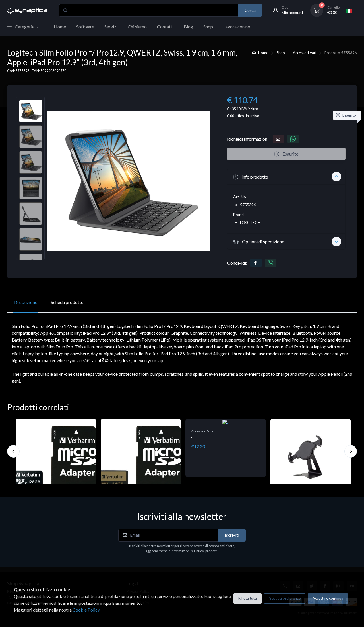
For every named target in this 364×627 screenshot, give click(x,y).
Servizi (110, 26)
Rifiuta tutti (247, 598)
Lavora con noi (237, 26)
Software (85, 26)
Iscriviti (232, 535)
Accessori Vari (304, 52)
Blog (188, 26)
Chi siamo (137, 26)
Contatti (165, 26)
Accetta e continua (328, 598)
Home (60, 26)
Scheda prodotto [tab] (67, 302)
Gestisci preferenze (285, 598)
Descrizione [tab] (25, 302)
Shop (208, 26)
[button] (286, 176)
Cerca (250, 10)
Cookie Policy (86, 609)
